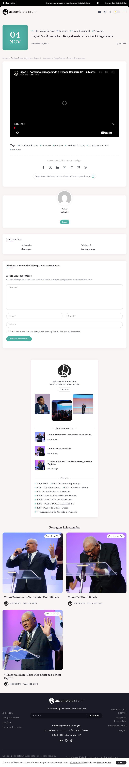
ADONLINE (15, 603)
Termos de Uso (104, 763)
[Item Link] (40, 437)
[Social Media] (99, 11)
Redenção (26, 249)
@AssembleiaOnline (64, 381)
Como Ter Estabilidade (106, 3)
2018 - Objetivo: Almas (49, 487)
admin (64, 212)
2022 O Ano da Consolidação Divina (56, 495)
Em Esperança (88, 249)
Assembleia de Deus (28, 145)
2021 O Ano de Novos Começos (53, 491)
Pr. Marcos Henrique (98, 145)
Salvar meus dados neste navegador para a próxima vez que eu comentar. (44, 332)
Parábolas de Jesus (76, 145)
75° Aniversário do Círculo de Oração (57, 512)
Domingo (58, 145)
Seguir (64, 222)
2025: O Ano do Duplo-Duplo (53, 508)
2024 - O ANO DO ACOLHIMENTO (55, 504)
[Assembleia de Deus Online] (20, 11)
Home (5, 58)
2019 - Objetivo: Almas (76, 487)
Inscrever (94, 715)
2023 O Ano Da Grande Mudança (55, 500)
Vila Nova (16, 150)
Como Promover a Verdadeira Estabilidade (57, 3)
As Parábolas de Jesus (21, 58)
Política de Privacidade (81, 763)
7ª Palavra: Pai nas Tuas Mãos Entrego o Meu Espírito (69, 462)
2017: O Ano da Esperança (66, 483)
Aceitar (121, 762)
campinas (46, 145)
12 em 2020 (43, 483)
